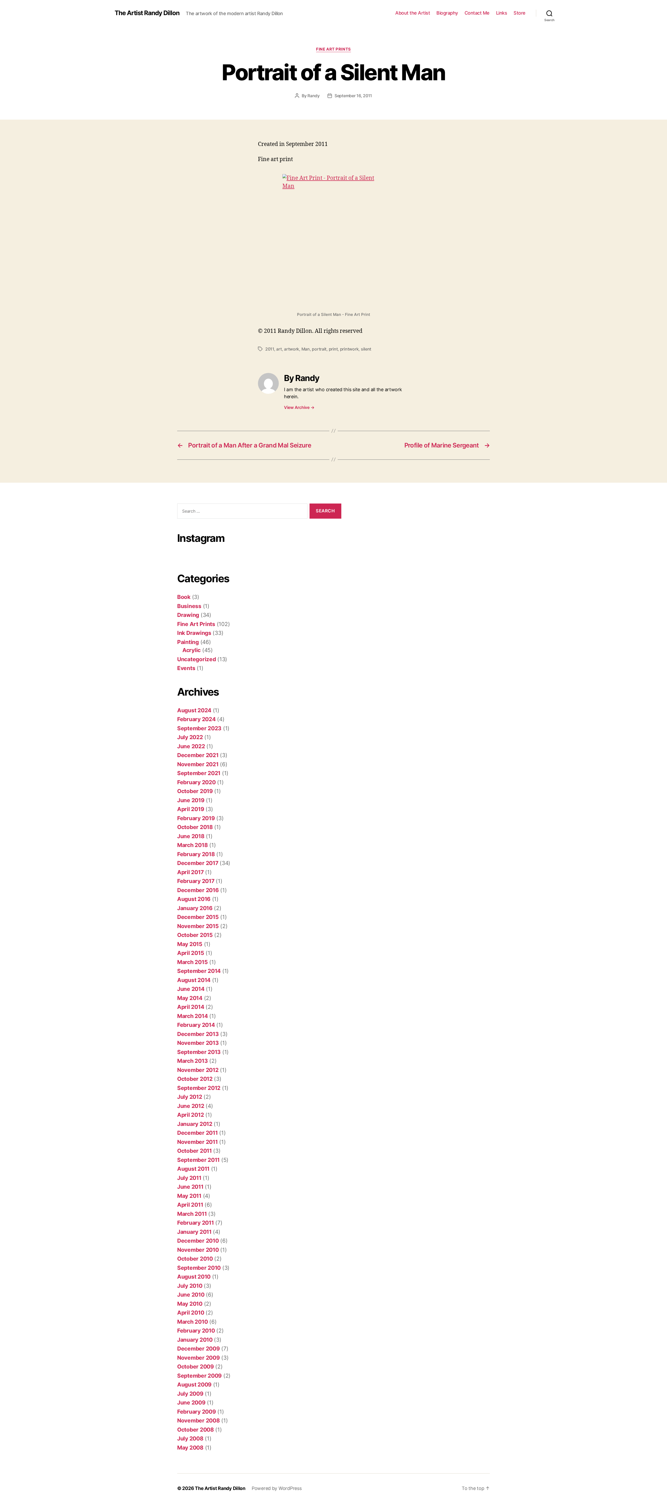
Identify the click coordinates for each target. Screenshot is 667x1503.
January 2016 (195, 908)
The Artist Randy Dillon (147, 13)
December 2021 (198, 755)
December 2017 (197, 863)
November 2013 (198, 1043)
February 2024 (196, 719)
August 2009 (194, 1384)
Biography (447, 13)
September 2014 (199, 971)
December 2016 (198, 890)
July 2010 (189, 1286)
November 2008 (198, 1420)
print (333, 349)
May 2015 (189, 944)
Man (305, 349)
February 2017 (195, 881)
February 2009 (196, 1411)
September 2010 (199, 1268)
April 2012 (190, 1115)
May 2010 (189, 1303)
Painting (188, 642)
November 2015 (198, 926)
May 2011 (189, 1196)
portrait (319, 349)
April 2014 (190, 1007)
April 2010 (190, 1312)
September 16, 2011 (353, 95)
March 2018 (192, 845)
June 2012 (190, 1106)
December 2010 (198, 1240)
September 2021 (198, 773)
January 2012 (194, 1124)
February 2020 (196, 782)
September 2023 (199, 728)
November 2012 (198, 1070)
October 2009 (195, 1366)
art (279, 349)
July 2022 (190, 737)
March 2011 (192, 1214)
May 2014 (189, 998)
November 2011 (197, 1142)
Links (501, 13)
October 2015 (195, 935)
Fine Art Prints (333, 49)
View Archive (299, 407)
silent (366, 349)
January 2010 (195, 1339)
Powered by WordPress (277, 1488)
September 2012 (198, 1088)
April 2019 (190, 809)
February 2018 (196, 854)
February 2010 (196, 1330)
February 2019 (196, 818)
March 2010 (192, 1321)
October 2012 (195, 1079)
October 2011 (194, 1151)
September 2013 (199, 1052)
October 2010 (195, 1258)
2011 (269, 349)
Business (189, 606)
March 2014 (192, 1016)
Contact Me (477, 13)
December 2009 (198, 1348)
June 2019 (191, 800)
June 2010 (191, 1294)
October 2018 (195, 827)
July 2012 (189, 1097)
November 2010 (198, 1250)
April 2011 (190, 1204)
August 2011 (193, 1168)
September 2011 (198, 1160)
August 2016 (194, 899)
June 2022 (191, 746)
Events (186, 668)
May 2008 (190, 1447)
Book (183, 597)
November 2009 (198, 1357)
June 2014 (191, 989)
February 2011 (195, 1222)
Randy (313, 95)
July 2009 (190, 1393)
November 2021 (198, 764)
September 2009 (199, 1375)
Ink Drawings (194, 633)
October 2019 (195, 791)
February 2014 (196, 1025)
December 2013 (198, 1034)
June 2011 (190, 1186)
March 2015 (192, 962)
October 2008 (195, 1429)
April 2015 (190, 953)
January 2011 (194, 1232)
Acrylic (191, 650)
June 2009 (191, 1402)
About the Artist (412, 13)
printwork (349, 349)
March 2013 (192, 1061)
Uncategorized (196, 659)
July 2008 (190, 1438)
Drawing (188, 615)
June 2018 (191, 836)
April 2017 (190, 872)
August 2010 (194, 1276)
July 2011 (189, 1178)
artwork (291, 349)
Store (520, 13)
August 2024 (194, 710)
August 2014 (194, 980)
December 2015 (198, 917)
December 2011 (197, 1133)
